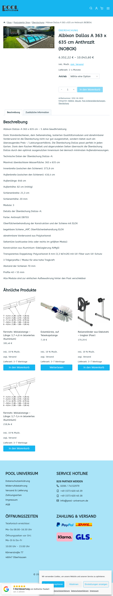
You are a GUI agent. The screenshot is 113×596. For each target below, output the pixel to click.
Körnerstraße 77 (14, 552)
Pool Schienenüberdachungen (93, 101)
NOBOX (71, 101)
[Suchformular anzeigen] (91, 8)
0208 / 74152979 (69, 485)
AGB (8, 504)
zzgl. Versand (77, 64)
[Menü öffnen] (108, 8)
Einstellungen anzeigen (96, 584)
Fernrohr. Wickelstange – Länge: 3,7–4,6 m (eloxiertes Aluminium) (19, 335)
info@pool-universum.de (74, 500)
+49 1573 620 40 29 (71, 490)
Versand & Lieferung (17, 490)
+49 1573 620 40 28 (71, 495)
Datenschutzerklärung (61, 591)
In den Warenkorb (90, 89)
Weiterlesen (56, 367)
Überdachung (68, 30)
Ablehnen (73, 584)
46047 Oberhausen (16, 557)
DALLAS (78, 101)
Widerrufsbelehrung (16, 485)
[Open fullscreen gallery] (52, 46)
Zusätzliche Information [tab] (37, 112)
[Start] (4, 22)
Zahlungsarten (14, 495)
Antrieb (63, 76)
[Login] (96, 8)
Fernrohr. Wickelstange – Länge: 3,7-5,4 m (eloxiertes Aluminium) (19, 416)
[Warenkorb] (101, 8)
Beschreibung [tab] (13, 112)
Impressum (94, 591)
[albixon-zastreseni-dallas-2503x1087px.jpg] (28, 37)
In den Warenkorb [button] (19, 367)
